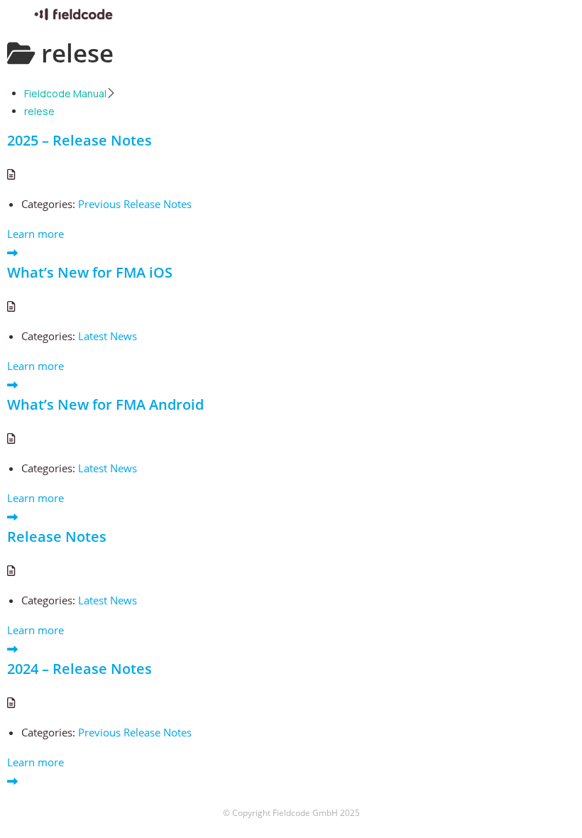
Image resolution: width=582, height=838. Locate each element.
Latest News (107, 336)
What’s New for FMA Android (105, 404)
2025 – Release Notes (79, 140)
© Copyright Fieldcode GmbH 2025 (291, 813)
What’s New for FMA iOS (89, 272)
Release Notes (56, 536)
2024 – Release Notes (79, 668)
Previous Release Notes (135, 204)
